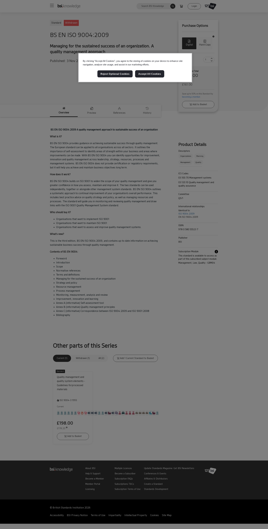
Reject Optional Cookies (115, 74)
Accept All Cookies (149, 74)
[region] (135, 67)
